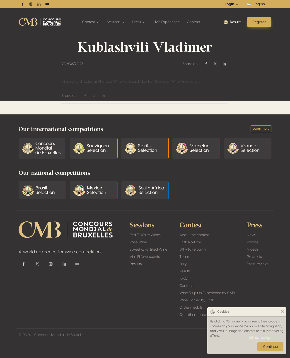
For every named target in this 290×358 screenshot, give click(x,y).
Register (259, 22)
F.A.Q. (183, 278)
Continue (270, 346)
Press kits (254, 257)
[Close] (282, 312)
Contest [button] (89, 22)
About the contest (194, 235)
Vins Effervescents (145, 257)
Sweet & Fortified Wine (148, 249)
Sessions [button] (114, 22)
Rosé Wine (138, 242)
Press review (257, 264)
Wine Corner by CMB (196, 300)
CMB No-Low (190, 242)
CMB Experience (166, 22)
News (251, 235)
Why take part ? (192, 249)
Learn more (261, 128)
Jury (183, 264)
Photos (252, 242)
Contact (193, 22)
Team (184, 257)
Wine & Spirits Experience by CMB (207, 293)
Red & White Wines (145, 235)
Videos (252, 249)
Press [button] (137, 22)
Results (235, 22)
